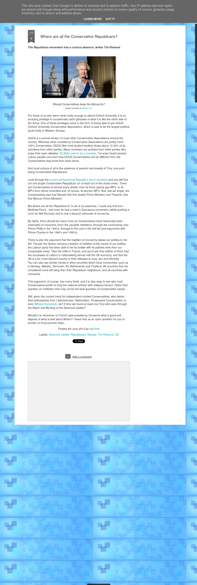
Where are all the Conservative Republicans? (79, 36)
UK (117, 334)
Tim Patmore (106, 334)
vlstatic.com (87, 108)
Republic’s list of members (92, 179)
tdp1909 (94, 329)
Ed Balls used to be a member (78, 153)
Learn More (93, 19)
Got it (110, 19)
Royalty (91, 334)
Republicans (78, 334)
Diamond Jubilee (59, 334)
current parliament (60, 179)
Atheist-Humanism (46, 304)
